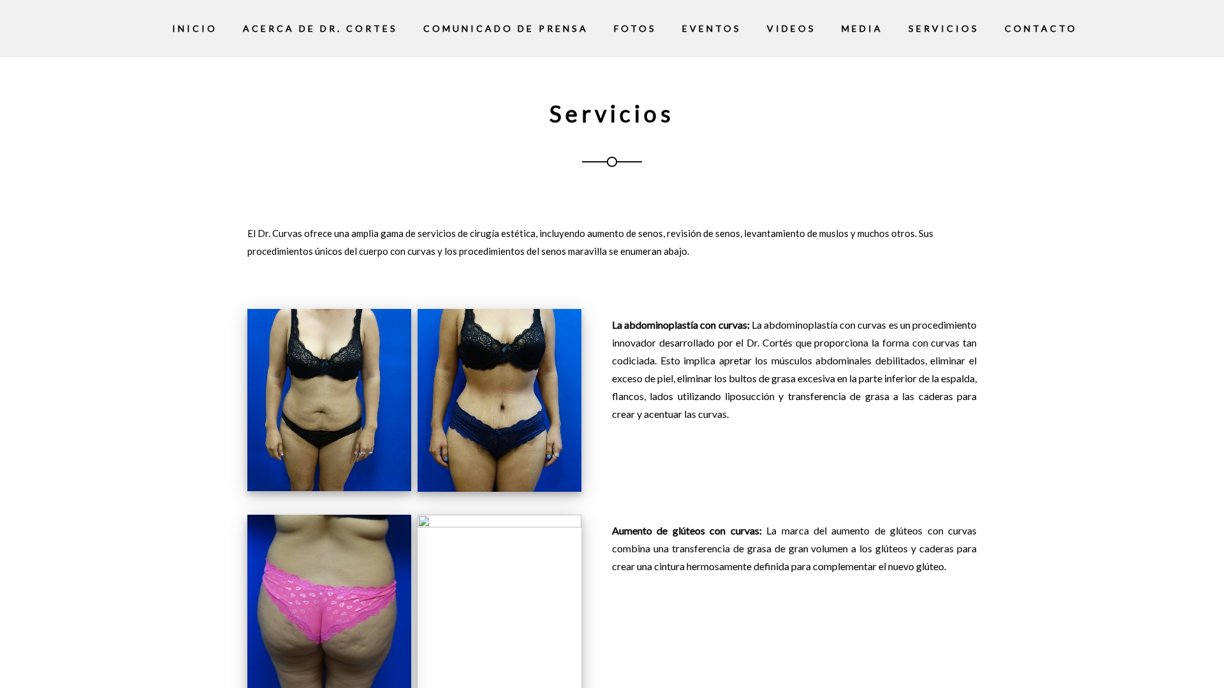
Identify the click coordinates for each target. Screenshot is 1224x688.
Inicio (194, 28)
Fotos (635, 28)
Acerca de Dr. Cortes (320, 28)
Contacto (1041, 28)
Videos (791, 28)
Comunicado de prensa (505, 28)
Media (862, 28)
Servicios (943, 28)
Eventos (711, 28)
